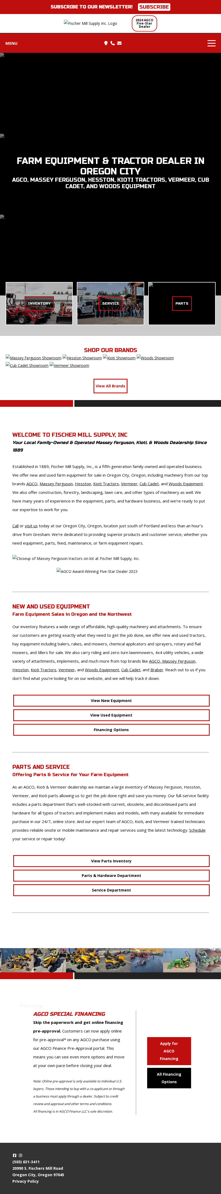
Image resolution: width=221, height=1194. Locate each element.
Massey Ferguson (56, 483)
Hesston (83, 483)
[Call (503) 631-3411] (112, 43)
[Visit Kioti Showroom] (119, 357)
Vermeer (129, 483)
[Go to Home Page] (95, 23)
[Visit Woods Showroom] (155, 357)
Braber (156, 669)
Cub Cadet (149, 483)
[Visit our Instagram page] (20, 1155)
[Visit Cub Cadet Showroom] (27, 365)
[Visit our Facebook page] (14, 1155)
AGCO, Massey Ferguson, (172, 661)
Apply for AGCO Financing (169, 1051)
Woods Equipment (186, 483)
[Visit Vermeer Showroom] (69, 365)
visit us (31, 525)
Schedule (197, 830)
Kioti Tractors (106, 483)
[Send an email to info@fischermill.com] (119, 43)
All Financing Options (169, 1078)
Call (15, 525)
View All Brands (110, 385)
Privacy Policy (25, 1181)
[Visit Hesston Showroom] (82, 357)
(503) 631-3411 (26, 1161)
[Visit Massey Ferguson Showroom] (33, 357)
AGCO (31, 483)
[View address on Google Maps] (106, 43)
